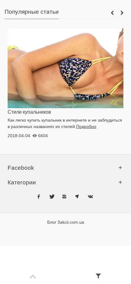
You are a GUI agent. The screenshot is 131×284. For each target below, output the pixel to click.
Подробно (86, 126)
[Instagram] (64, 196)
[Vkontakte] (90, 196)
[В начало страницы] (33, 277)
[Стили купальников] (65, 68)
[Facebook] (39, 196)
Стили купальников (29, 112)
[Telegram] (77, 196)
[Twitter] (51, 196)
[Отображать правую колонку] (98, 277)
